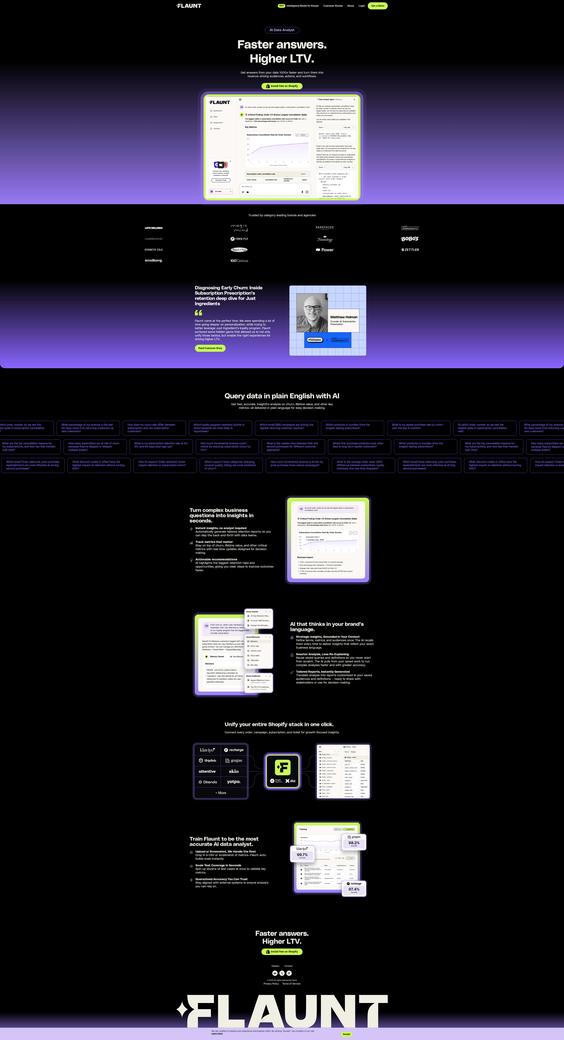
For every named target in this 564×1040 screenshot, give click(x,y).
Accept (346, 1034)
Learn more (217, 1034)
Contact (288, 966)
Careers (275, 966)
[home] (188, 6)
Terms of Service (291, 984)
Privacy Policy (271, 984)
